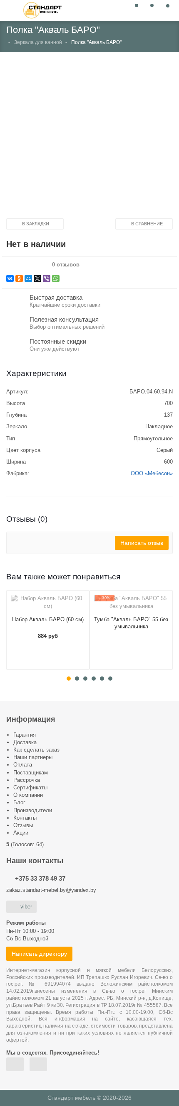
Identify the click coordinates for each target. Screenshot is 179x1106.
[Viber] (46, 278)
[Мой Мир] (28, 278)
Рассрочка (26, 780)
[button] (89, 138)
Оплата (22, 765)
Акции (20, 833)
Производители (32, 810)
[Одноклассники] (19, 278)
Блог (19, 802)
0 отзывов (66, 265)
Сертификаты (30, 787)
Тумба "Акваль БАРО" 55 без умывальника (131, 623)
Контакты (25, 818)
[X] (37, 278)
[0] (134, 9)
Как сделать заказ (36, 750)
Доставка (25, 742)
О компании (28, 795)
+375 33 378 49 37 (40, 878)
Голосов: (27, 844)
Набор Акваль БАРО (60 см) (48, 619)
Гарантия (24, 735)
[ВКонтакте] (10, 278)
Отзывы (23, 825)
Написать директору (39, 953)
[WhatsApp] (56, 278)
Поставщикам (30, 772)
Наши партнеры (32, 757)
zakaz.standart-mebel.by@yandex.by (51, 890)
